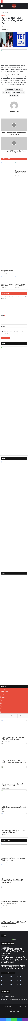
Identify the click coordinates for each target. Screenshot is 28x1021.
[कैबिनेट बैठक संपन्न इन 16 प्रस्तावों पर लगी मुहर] (14, 798)
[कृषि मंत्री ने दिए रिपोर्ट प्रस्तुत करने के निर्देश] (21, 279)
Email (2, 321)
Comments (22, 716)
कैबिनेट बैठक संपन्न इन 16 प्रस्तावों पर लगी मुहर (14, 808)
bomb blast (9, 89)
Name (3, 315)
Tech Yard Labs (14, 1009)
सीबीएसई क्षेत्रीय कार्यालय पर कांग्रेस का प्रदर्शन (7, 271)
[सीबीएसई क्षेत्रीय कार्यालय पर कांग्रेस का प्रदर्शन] (7, 215)
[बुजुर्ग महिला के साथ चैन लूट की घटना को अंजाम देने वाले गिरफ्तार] (14, 821)
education (19, 89)
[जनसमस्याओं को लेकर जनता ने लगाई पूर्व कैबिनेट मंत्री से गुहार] (14, 850)
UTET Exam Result (19, 92)
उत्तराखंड (6, 12)
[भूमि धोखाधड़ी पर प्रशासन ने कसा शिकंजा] (7, 279)
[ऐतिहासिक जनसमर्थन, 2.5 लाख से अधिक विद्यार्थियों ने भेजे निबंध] (23, 982)
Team (18, 1011)
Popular (4, 716)
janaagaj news (6, 26)
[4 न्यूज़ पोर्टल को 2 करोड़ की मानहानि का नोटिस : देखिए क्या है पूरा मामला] (14, 728)
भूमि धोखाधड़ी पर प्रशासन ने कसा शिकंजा (7, 284)
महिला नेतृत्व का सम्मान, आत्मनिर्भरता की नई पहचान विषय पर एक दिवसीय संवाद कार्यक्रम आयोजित (13, 880)
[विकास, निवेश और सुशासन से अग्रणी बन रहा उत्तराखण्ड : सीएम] (14, 986)
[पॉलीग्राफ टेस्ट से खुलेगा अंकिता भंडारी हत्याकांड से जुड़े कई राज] (14, 774)
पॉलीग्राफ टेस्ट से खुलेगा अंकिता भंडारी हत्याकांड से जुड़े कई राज (12, 785)
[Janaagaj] (14, 6)
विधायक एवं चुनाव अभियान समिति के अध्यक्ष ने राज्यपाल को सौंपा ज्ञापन (13, 902)
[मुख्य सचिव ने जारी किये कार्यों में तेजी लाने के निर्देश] (4, 978)
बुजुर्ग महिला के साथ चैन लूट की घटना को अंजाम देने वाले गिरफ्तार (13, 831)
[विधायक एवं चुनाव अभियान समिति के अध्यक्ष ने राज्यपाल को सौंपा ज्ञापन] (14, 893)
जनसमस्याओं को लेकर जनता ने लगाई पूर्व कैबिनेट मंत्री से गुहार (13, 859)
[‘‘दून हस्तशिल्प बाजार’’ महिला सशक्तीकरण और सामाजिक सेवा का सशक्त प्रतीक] (21, 165)
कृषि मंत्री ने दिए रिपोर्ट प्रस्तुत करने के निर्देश (20, 284)
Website (3, 326)
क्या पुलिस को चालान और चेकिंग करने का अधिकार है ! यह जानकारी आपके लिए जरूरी (14, 761)
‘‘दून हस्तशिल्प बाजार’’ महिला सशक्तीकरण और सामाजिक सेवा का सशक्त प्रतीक (20, 172)
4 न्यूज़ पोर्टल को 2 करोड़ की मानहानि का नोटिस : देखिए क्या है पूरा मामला (13, 738)
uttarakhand (14, 95)
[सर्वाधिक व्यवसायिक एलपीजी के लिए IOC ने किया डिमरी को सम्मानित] (14, 914)
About (14, 1011)
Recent (13, 716)
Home (3, 12)
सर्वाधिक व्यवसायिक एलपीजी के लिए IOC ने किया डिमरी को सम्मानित (13, 923)
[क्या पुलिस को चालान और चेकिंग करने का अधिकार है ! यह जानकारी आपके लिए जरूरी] (14, 751)
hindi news (7, 92)
